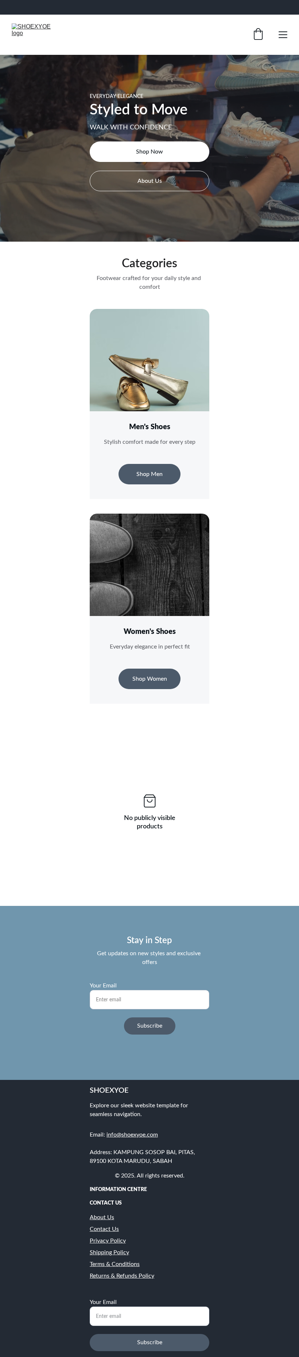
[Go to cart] (258, 35)
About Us (149, 181)
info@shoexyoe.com (132, 1135)
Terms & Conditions (115, 1264)
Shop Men (149, 474)
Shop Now (149, 152)
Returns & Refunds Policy (122, 1276)
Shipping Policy (109, 1252)
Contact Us (104, 1229)
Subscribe (149, 1026)
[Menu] (283, 34)
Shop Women (149, 679)
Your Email (103, 986)
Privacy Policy (108, 1241)
